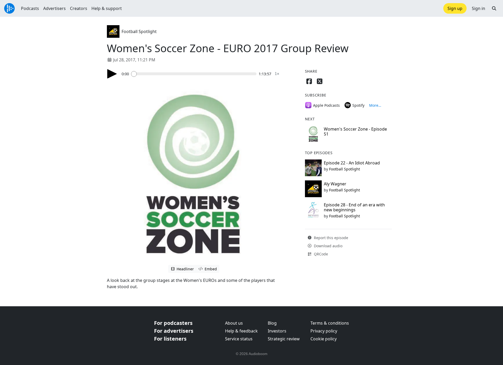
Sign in (478, 8)
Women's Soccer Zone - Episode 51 (355, 131)
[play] (112, 73)
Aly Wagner (335, 184)
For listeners (170, 338)
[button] (494, 8)
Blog (272, 323)
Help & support (106, 8)
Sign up (454, 8)
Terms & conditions (329, 323)
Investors (277, 331)
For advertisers (173, 330)
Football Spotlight (139, 31)
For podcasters (173, 322)
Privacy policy (323, 331)
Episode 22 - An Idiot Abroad (352, 163)
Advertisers (54, 8)
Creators (78, 8)
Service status (239, 339)
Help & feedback (241, 331)
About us (234, 323)
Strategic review (284, 339)
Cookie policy (323, 339)
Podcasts (30, 8)
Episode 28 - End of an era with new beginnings (354, 207)
